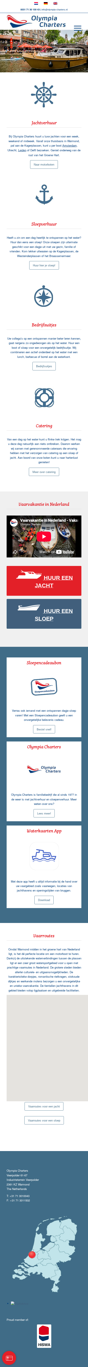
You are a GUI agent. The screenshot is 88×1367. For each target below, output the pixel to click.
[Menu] (75, 28)
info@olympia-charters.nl (54, 9)
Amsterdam (69, 145)
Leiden (22, 150)
